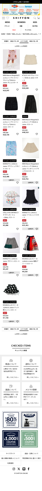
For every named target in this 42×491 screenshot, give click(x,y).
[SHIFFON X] (19, 469)
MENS (7, 22)
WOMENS (22, 22)
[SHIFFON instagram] (14, 469)
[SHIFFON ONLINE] (21, 17)
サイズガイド (10, 453)
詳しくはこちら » (12, 377)
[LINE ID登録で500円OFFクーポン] (29, 439)
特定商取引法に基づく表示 (31, 458)
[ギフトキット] (29, 420)
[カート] (38, 18)
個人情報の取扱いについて (10, 458)
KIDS (35, 22)
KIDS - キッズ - (16, 34)
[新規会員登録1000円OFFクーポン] (11, 439)
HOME (3, 34)
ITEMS (8, 34)
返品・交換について (31, 453)
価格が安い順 (14, 41)
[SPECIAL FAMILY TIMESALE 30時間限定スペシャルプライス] (11, 420)
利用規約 (10, 463)
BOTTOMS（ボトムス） (30, 34)
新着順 (6, 41)
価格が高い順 (33, 41)
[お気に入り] (7, 18)
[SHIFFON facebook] (28, 469)
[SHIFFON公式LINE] (24, 469)
